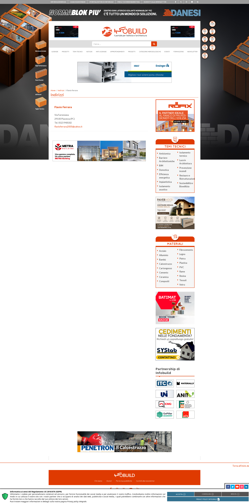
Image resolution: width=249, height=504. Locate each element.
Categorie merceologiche (150, 52)
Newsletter (192, 52)
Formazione (179, 52)
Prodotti (65, 52)
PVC (181, 267)
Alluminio (163, 255)
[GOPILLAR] (165, 414)
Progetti (131, 52)
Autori (109, 481)
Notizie (89, 52)
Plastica (183, 262)
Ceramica (163, 277)
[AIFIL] (185, 414)
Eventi (167, 52)
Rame (182, 271)
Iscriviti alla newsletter (155, 2)
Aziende (54, 52)
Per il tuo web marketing (128, 2)
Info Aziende (101, 52)
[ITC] (165, 383)
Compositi (164, 281)
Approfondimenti (117, 52)
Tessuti (182, 280)
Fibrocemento (186, 249)
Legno (182, 254)
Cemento (163, 272)
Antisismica (164, 153)
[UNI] (165, 393)
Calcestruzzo (165, 264)
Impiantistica (165, 182)
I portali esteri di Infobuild (101, 2)
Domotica (164, 170)
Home (53, 90)
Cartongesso (165, 268)
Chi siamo (98, 481)
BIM (161, 165)
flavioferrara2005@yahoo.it (68, 126)
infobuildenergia (58, 2)
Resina (182, 276)
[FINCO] (185, 404)
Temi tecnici (78, 52)
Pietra (182, 258)
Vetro (182, 284)
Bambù (162, 259)
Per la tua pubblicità (124, 481)
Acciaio (162, 251)
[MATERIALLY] (185, 383)
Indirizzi (61, 90)
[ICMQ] (165, 404)
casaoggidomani (77, 2)
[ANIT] (185, 393)
